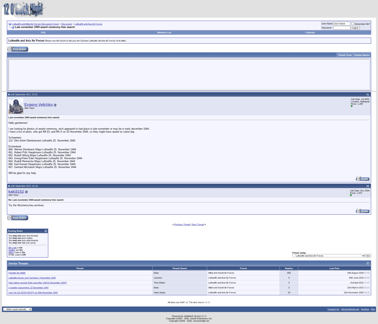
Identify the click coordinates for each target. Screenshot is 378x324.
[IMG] (11, 252)
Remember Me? (362, 24)
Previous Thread (182, 224)
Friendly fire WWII (16, 273)
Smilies (11, 250)
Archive (365, 309)
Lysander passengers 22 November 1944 (28, 287)
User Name (327, 23)
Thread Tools (345, 55)
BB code (12, 247)
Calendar (310, 32)
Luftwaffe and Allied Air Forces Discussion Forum (35, 24)
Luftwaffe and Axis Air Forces (88, 24)
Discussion (66, 24)
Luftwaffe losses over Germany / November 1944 (32, 278)
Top (373, 309)
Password (326, 28)
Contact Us (333, 309)
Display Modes (362, 55)
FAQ (43, 32)
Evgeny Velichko (38, 104)
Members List (164, 32)
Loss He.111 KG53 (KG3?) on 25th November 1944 (33, 292)
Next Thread (198, 224)
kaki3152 (16, 191)
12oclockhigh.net (350, 309)
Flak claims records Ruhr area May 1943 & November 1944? (37, 283)
